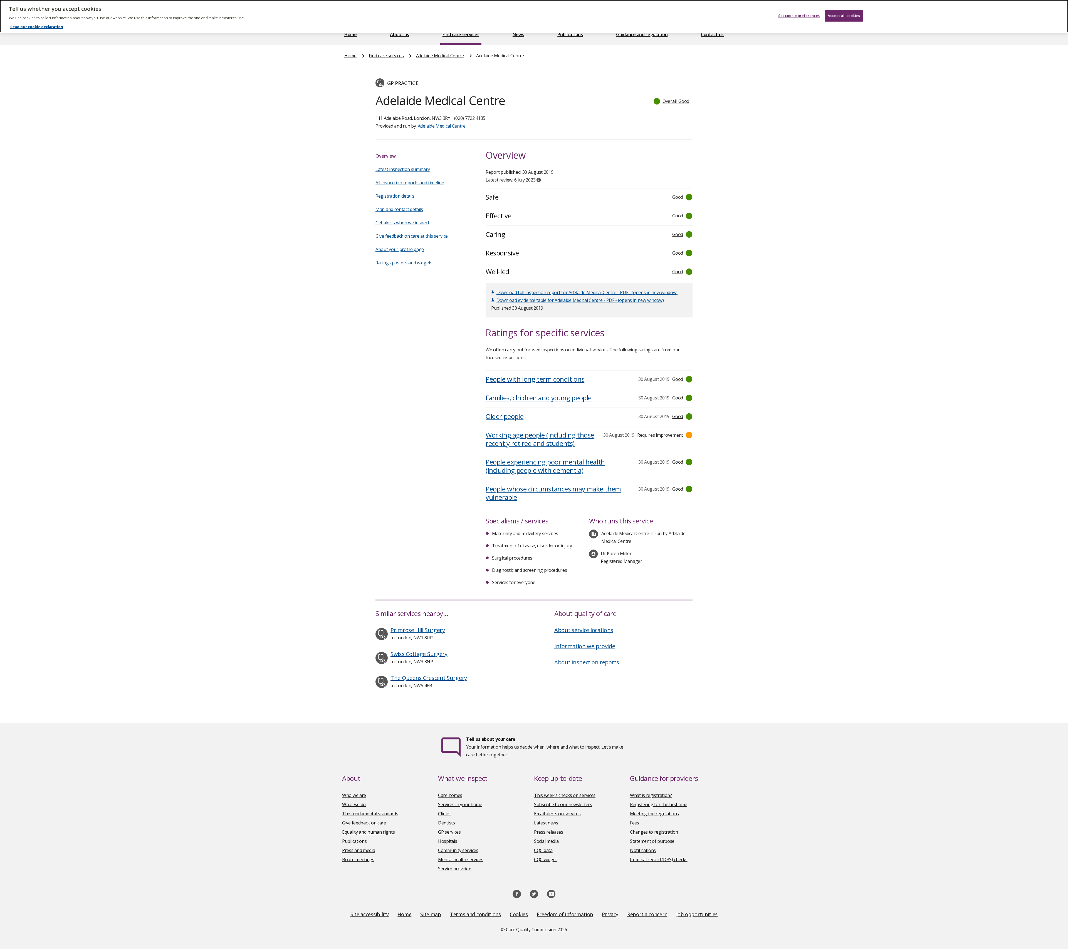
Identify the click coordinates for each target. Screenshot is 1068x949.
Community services (458, 850)
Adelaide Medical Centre (440, 56)
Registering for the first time (658, 804)
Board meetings (358, 859)
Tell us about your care (490, 739)
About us (399, 34)
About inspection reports (586, 662)
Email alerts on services (557, 814)
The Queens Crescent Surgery (428, 678)
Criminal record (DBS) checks (659, 859)
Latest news (546, 823)
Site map (430, 914)
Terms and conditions (475, 914)
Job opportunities (697, 914)
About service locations (583, 630)
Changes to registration (654, 832)
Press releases (548, 832)
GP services (449, 832)
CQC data (543, 850)
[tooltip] (539, 180)
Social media (546, 841)
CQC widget (545, 859)
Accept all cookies (844, 15)
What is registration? (651, 795)
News (518, 34)
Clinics (444, 814)
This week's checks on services (564, 795)
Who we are (354, 795)
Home (350, 34)
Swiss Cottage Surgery (419, 654)
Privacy (610, 914)
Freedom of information (565, 914)
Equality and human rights (368, 832)
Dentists (446, 823)
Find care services (460, 34)
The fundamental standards (370, 814)
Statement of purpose (652, 841)
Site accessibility (369, 914)
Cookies (519, 914)
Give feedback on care (364, 823)
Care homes (450, 795)
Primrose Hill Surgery (417, 630)
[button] (672, 101)
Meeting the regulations (654, 814)
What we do (354, 804)
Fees (634, 823)
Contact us (712, 34)
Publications (570, 34)
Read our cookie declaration (36, 26)
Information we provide (584, 646)
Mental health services (460, 859)
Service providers (455, 869)
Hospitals (447, 841)
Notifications (643, 850)
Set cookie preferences (799, 15)
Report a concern (647, 914)
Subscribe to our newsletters (563, 804)
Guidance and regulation (642, 34)
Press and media (358, 850)
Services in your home (460, 804)
